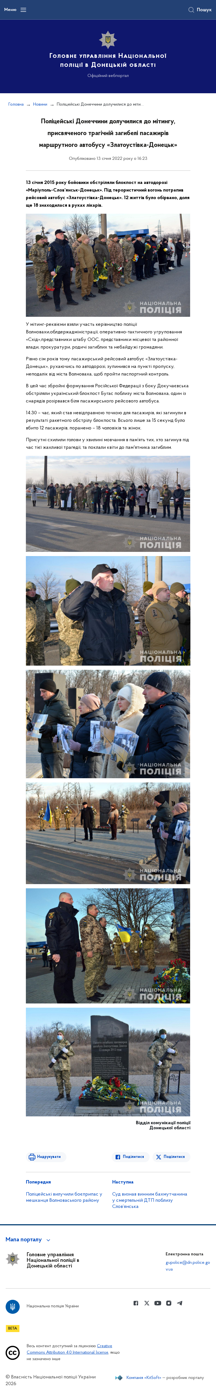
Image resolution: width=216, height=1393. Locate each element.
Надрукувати (49, 1157)
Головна (16, 104)
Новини (40, 104)
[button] (29, 1240)
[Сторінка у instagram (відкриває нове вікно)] (168, 1303)
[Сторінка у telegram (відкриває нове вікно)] (179, 1303)
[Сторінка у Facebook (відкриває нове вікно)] (135, 1303)
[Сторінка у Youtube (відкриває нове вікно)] (157, 1303)
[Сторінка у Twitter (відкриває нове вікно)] (146, 1303)
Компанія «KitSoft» (144, 1378)
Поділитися (133, 1157)
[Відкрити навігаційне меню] (23, 10)
